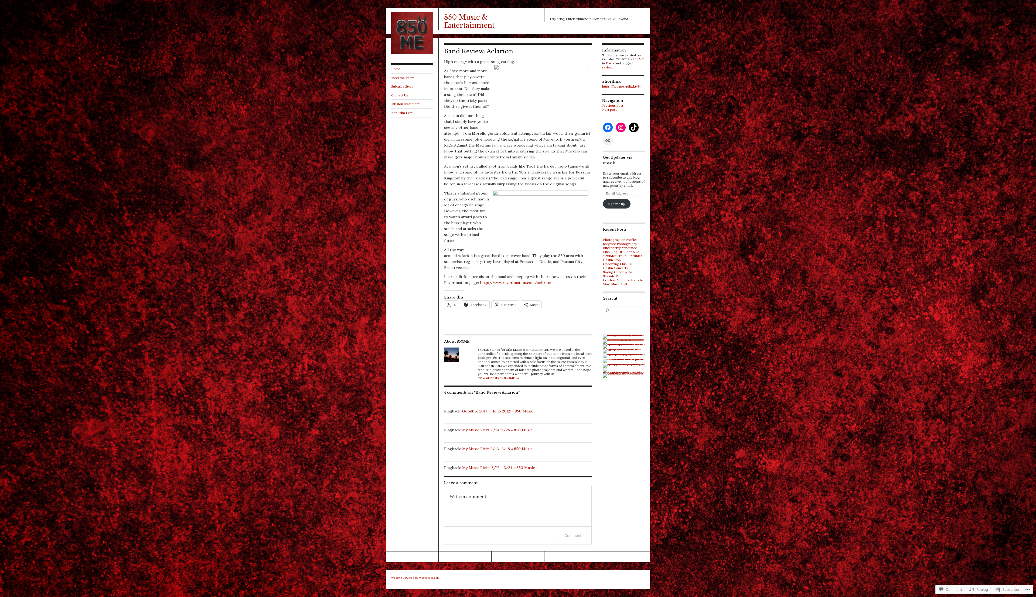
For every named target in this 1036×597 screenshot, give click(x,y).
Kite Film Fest (402, 113)
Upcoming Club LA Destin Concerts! (617, 266)
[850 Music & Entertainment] (412, 53)
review (607, 67)
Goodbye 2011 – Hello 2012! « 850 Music (497, 411)
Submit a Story (402, 86)
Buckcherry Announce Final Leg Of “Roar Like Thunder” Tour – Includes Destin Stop (622, 254)
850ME (638, 59)
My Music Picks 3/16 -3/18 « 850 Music (497, 448)
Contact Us (399, 95)
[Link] (608, 140)
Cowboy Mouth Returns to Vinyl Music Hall (623, 282)
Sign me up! (617, 204)
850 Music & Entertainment (469, 21)
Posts (610, 63)
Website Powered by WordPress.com (415, 577)
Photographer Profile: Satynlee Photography (620, 242)
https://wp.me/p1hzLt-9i (621, 86)
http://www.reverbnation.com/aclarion (515, 282)
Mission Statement (405, 104)
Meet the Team (402, 78)
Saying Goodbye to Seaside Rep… (617, 274)
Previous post (612, 105)
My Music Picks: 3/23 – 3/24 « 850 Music (498, 467)
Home (396, 69)
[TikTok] (634, 127)
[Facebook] (608, 127)
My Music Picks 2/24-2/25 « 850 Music (497, 430)
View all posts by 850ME (498, 378)
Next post (609, 109)
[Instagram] (621, 127)
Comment (572, 535)
